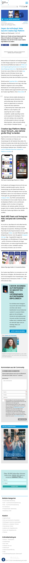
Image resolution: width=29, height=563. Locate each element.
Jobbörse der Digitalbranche (10, 528)
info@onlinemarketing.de (19, 407)
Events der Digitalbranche (9, 530)
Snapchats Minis (13, 81)
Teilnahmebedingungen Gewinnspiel (12, 553)
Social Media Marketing (7, 23)
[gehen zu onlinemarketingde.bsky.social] (26, 7)
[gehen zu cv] (18, 344)
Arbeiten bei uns (7, 545)
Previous (3, 443)
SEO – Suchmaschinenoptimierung (12, 502)
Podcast (5, 532)
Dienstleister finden (8, 526)
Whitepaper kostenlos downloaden (12, 522)
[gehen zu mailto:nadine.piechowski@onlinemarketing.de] (18, 338)
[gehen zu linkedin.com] (24, 7)
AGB (4, 551)
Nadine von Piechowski (10, 335)
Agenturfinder (6, 518)
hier (22, 278)
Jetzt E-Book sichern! (18, 331)
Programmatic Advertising (9, 508)
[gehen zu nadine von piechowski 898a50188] (18, 342)
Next (26, 443)
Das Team (5, 543)
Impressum (6, 547)
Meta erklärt (21, 92)
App (24, 71)
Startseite (3, 22)
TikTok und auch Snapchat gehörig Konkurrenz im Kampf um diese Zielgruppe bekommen (14, 67)
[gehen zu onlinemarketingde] (20, 6)
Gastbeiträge (6, 541)
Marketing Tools (7, 510)
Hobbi (10, 233)
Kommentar (5, 378)
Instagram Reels (5, 197)
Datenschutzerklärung (19, 416)
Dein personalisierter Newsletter (11, 520)
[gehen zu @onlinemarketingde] (22, 7)
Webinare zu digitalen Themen (11, 524)
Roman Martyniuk (25, 22)
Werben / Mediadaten (8, 539)
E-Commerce (6, 506)
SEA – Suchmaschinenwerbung (11, 504)
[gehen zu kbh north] (18, 340)
